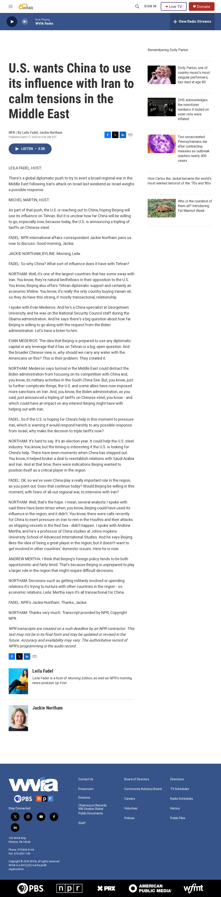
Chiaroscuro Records (92, 805)
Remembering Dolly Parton (168, 50)
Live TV (175, 6)
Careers (129, 798)
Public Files (177, 818)
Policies (129, 818)
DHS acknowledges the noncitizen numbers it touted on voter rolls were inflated (193, 109)
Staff (82, 823)
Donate (203, 6)
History (175, 808)
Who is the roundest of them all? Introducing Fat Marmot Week (195, 206)
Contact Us (85, 779)
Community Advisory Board (143, 789)
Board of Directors (136, 779)
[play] (11, 21)
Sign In (150, 6)
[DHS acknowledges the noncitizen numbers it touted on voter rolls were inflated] (162, 107)
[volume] (24, 22)
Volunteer (131, 808)
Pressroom (85, 789)
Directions (177, 779)
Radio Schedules (181, 798)
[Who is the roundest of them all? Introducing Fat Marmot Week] (162, 208)
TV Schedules (179, 789)
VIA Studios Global (90, 808)
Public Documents (90, 813)
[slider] (31, 21)
